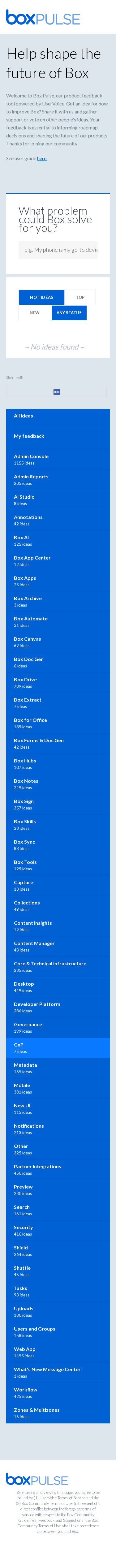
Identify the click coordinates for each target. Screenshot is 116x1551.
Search (22, 1207)
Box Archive (28, 598)
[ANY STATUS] (69, 312)
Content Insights (33, 923)
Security (23, 1227)
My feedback (29, 436)
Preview (23, 1186)
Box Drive (25, 679)
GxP (19, 1044)
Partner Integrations (37, 1166)
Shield (21, 1247)
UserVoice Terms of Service (62, 1497)
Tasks (20, 1288)
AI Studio (24, 497)
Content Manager (34, 943)
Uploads (23, 1308)
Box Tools (25, 862)
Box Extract (27, 699)
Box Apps (25, 578)
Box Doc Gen (29, 659)
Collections (27, 902)
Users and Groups (34, 1328)
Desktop (24, 984)
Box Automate (31, 618)
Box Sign (24, 801)
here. (42, 158)
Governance (28, 1024)
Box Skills (25, 821)
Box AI (21, 537)
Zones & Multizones (37, 1410)
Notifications (29, 1126)
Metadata (25, 1065)
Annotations (28, 517)
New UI (22, 1105)
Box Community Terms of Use (47, 1503)
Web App (25, 1349)
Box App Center (32, 557)
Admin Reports (31, 476)
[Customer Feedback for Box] (43, 17)
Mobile (22, 1085)
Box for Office (30, 720)
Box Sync (24, 842)
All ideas (23, 415)
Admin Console (31, 456)
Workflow (25, 1389)
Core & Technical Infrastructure (50, 963)
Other (21, 1146)
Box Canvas (27, 639)
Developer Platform (37, 1004)
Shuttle (22, 1268)
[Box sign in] (56, 392)
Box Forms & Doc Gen (39, 740)
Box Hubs (25, 760)
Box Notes (26, 781)
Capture (23, 882)
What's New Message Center (47, 1369)
